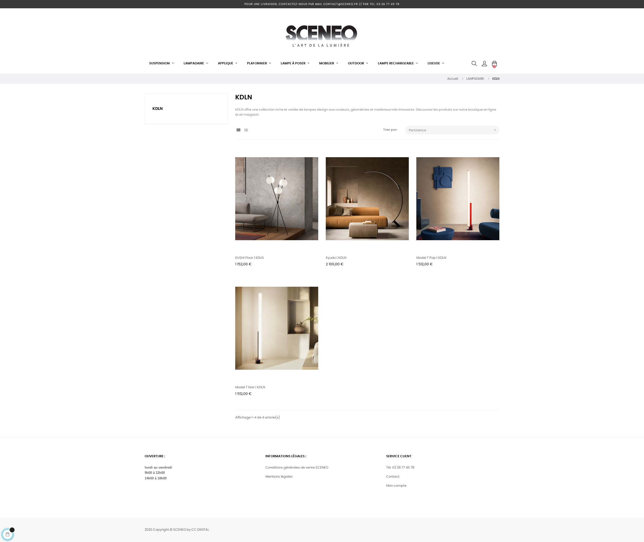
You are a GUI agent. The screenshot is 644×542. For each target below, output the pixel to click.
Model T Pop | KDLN (431, 258)
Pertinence (453, 130)
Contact (392, 476)
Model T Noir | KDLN (250, 387)
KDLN (157, 109)
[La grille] (238, 130)
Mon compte (396, 485)
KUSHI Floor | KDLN (249, 258)
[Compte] (484, 64)
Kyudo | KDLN (336, 258)
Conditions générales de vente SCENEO (296, 467)
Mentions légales (279, 476)
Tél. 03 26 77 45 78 (400, 467)
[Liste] (246, 130)
